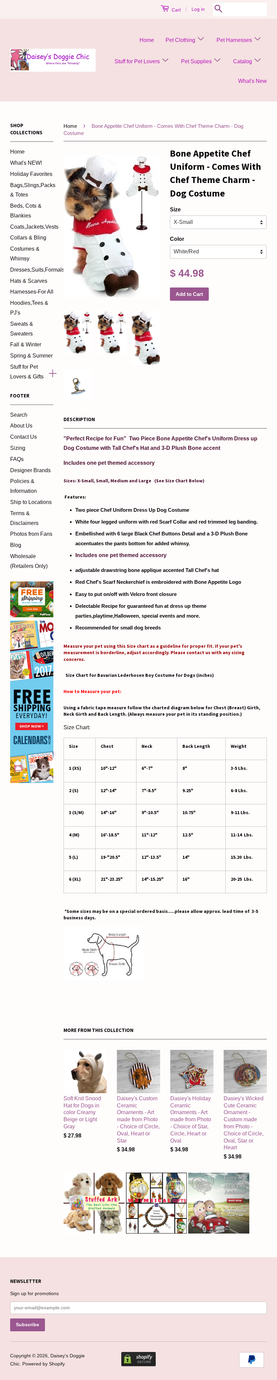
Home (147, 40)
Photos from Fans (31, 534)
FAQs (17, 459)
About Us (21, 426)
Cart (175, 10)
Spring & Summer (31, 356)
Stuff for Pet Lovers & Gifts (27, 372)
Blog (15, 545)
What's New (252, 81)
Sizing (17, 448)
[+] (50, 372)
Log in (198, 9)
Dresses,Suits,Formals (37, 270)
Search (18, 415)
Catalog (243, 61)
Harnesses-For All (31, 292)
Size (175, 209)
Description (79, 419)
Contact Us (23, 437)
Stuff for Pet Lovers (138, 61)
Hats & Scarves (28, 281)
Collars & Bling (28, 237)
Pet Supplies (197, 61)
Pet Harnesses (235, 40)
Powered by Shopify (43, 1363)
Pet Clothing (181, 40)
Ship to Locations (31, 502)
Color (177, 239)
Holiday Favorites (31, 174)
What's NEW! (26, 163)
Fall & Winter (25, 344)
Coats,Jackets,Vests (34, 227)
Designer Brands (30, 470)
